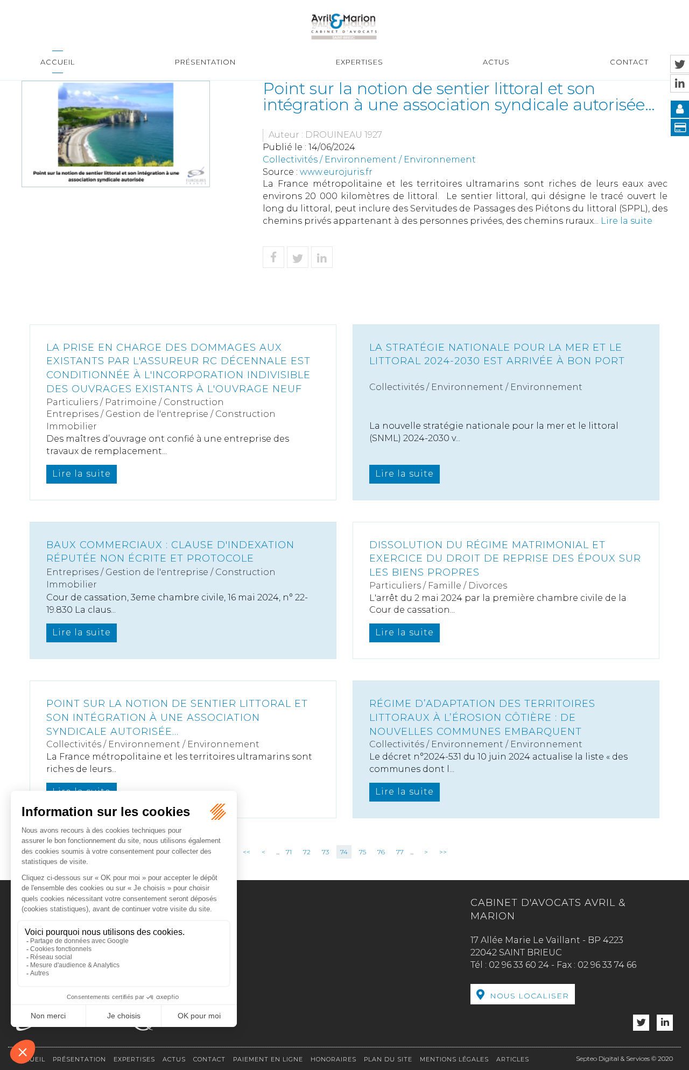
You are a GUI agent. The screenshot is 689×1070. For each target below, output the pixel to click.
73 (325, 852)
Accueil (57, 62)
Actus (496, 62)
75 (362, 852)
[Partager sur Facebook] (273, 257)
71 (289, 852)
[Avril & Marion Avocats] (344, 25)
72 (307, 852)
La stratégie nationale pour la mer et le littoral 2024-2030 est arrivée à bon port (497, 354)
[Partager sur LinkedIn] (322, 257)
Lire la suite (626, 221)
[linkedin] (665, 1023)
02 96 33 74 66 (607, 965)
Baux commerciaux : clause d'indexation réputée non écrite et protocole (170, 552)
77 (400, 852)
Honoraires (333, 1059)
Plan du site (388, 1059)
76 (381, 852)
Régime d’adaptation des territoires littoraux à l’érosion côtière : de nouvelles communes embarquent (482, 717)
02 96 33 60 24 (519, 965)
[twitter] (641, 1023)
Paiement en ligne (268, 1059)
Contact (629, 62)
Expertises (359, 62)
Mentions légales (454, 1059)
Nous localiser (529, 996)
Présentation (205, 62)
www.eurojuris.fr (336, 172)
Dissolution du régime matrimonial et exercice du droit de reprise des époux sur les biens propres (505, 558)
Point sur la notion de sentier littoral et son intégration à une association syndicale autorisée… (177, 717)
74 (344, 852)
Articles (512, 1059)
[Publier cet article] (297, 257)
